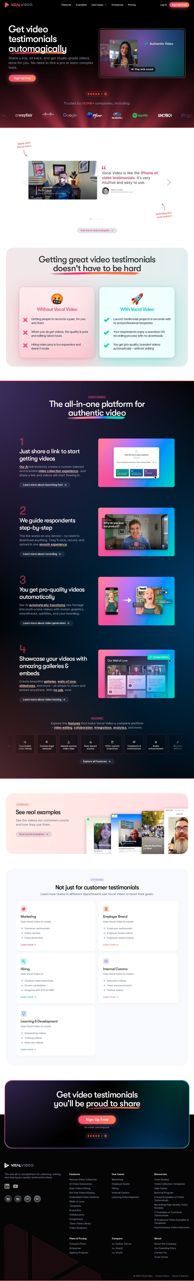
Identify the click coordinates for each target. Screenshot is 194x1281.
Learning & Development (125, 1197)
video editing (63, 727)
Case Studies (161, 1179)
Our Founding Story (165, 1248)
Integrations (76, 1219)
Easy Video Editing (79, 1188)
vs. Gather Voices (121, 1243)
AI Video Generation (80, 1183)
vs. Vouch (117, 1252)
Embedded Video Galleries (84, 1197)
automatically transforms (47, 605)
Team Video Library (80, 1223)
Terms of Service (180, 1276)
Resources (160, 1174)
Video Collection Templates (169, 1183)
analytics (119, 727)
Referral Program (163, 1192)
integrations (103, 727)
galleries (50, 681)
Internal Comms (120, 1192)
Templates (75, 1205)
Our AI (23, 467)
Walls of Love (76, 1201)
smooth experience (53, 544)
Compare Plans (77, 1243)
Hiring (115, 1188)
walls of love (67, 681)
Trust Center (161, 1257)
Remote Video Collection (83, 1179)
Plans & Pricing (78, 1238)
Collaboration (76, 1214)
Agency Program (78, 1252)
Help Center (160, 1188)
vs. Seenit (117, 1248)
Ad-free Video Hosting (82, 1192)
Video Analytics (78, 1227)
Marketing (117, 1179)
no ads (58, 690)
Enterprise (75, 1248)
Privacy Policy (162, 1276)
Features (74, 1174)
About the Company (165, 1243)
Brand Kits (75, 1210)
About (157, 1238)
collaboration (83, 727)
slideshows (27, 686)
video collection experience (58, 471)
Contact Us (160, 1252)
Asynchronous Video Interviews (171, 1227)
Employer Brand (121, 1183)
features (74, 723)
